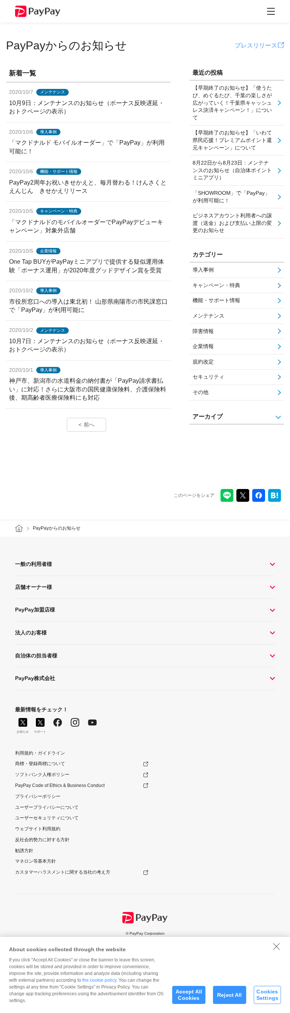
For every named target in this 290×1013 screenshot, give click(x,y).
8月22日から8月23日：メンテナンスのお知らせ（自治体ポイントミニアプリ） (232, 170)
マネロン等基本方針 (35, 861)
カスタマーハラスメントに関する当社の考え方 (62, 872)
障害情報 (203, 331)
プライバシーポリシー (37, 796)
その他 (200, 392)
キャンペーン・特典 (216, 285)
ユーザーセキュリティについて (47, 817)
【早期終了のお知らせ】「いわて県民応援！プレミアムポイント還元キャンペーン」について (232, 140)
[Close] (276, 946)
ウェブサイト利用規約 (37, 828)
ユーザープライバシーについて (47, 807)
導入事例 (203, 270)
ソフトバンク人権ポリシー (42, 774)
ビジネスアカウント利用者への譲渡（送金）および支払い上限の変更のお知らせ (232, 222)
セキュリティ (208, 377)
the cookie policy (99, 980)
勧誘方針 (24, 850)
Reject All (229, 995)
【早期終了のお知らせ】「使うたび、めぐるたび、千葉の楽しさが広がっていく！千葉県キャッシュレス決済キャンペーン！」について (232, 102)
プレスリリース (256, 45)
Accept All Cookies (189, 995)
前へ (89, 425)
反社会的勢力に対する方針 (42, 839)
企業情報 (203, 346)
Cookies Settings (267, 995)
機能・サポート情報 (216, 300)
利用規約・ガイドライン (40, 753)
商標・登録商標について (40, 763)
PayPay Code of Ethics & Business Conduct (60, 785)
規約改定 (203, 362)
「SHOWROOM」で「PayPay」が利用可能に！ (231, 196)
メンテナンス (208, 316)
